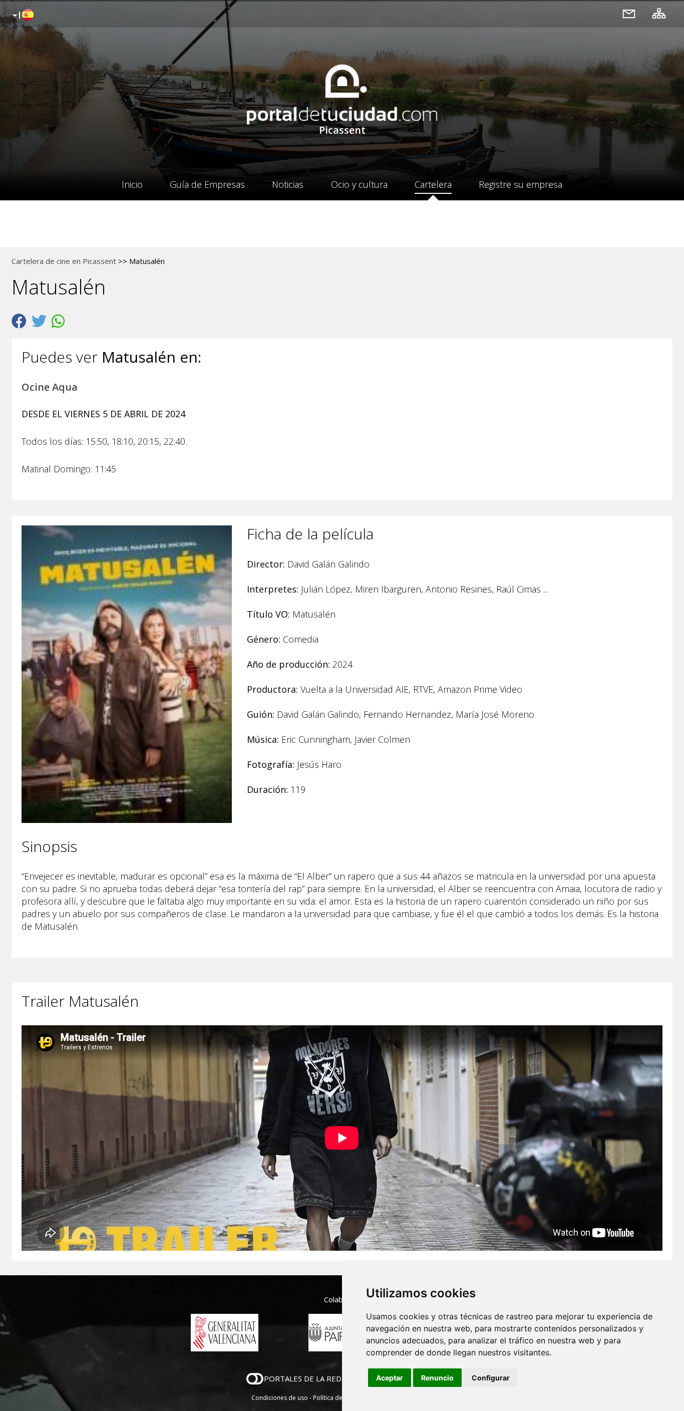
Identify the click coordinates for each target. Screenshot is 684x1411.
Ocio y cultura (359, 184)
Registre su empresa (520, 184)
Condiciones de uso (279, 1397)
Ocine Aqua (50, 387)
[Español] (22, 15)
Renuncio (437, 1377)
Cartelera (433, 184)
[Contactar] (628, 13)
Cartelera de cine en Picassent (64, 261)
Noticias (287, 184)
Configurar (491, 1377)
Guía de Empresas (207, 184)
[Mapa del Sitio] (658, 13)
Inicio (132, 184)
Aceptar (389, 1377)
